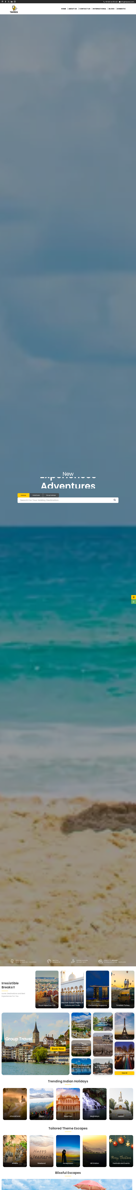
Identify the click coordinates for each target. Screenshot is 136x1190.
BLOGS (111, 9)
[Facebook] (5, 1)
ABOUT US (73, 9)
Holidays (23, 495)
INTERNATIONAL (99, 9)
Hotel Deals (36, 495)
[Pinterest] (2, 1)
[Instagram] (15, 1)
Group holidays (51, 495)
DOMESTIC (121, 9)
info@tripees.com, (127, 2)
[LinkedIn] (12, 1)
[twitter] (8, 1)
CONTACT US (84, 9)
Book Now (58, 1049)
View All (124, 1073)
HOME (63, 9)
